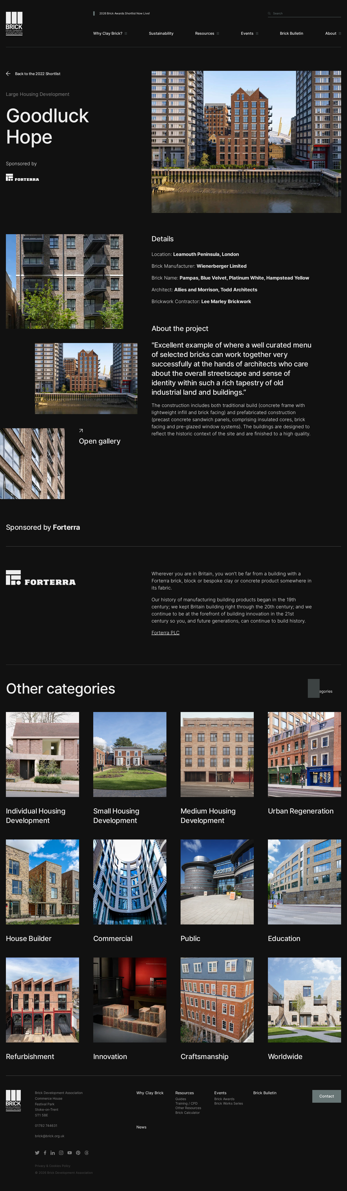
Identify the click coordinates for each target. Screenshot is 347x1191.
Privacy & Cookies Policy (52, 1166)
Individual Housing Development (35, 816)
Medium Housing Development (208, 816)
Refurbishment (30, 1056)
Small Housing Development (116, 816)
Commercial (112, 938)
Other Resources (188, 1108)
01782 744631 (46, 1125)
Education (284, 938)
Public (190, 938)
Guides (180, 1099)
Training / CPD (186, 1103)
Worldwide (285, 1056)
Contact (326, 1096)
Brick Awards (224, 1099)
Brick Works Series (228, 1103)
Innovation (110, 1056)
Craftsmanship (205, 1056)
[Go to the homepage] (13, 1100)
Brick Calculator (187, 1112)
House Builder (28, 938)
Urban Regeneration (301, 811)
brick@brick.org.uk (49, 1136)
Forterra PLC (166, 633)
